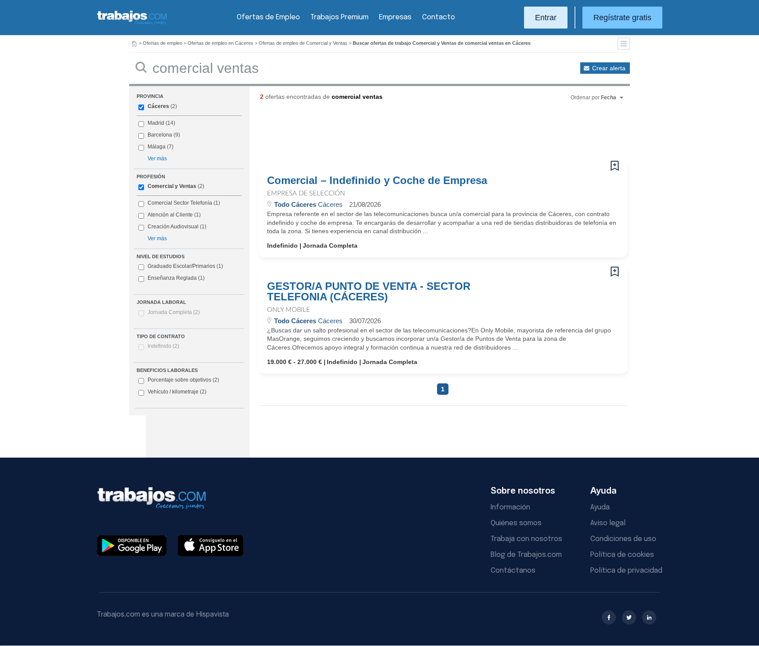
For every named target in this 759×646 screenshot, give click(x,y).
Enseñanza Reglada (176, 278)
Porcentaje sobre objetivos (183, 380)
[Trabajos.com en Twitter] (629, 617)
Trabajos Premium (340, 17)
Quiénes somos (516, 523)
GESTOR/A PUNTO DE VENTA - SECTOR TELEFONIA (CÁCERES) (368, 291)
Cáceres (158, 106)
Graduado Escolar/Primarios (185, 266)
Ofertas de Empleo (268, 17)
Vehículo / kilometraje (177, 392)
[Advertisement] (425, 134)
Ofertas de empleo (162, 43)
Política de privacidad (626, 570)
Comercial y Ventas (172, 186)
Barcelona (160, 135)
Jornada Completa (174, 312)
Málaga (157, 147)
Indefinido (163, 346)
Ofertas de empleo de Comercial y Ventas (303, 43)
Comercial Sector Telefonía (180, 203)
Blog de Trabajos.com (526, 555)
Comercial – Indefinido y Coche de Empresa (377, 180)
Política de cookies (622, 555)
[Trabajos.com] (132, 23)
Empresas (395, 17)
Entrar (546, 17)
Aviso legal (607, 523)
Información (510, 507)
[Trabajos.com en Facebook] (609, 617)
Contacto (438, 17)
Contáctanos (513, 570)
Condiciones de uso (623, 539)
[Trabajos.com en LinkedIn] (649, 617)
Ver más (157, 158)
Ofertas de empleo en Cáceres (220, 43)
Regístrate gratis (622, 17)
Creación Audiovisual (173, 227)
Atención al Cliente (170, 215)
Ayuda (600, 507)
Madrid (156, 123)
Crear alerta (608, 68)
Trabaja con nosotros (526, 539)
